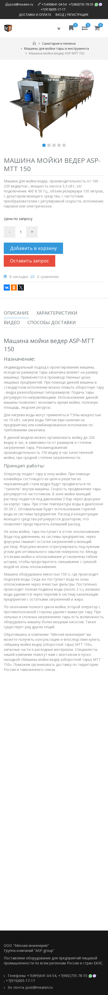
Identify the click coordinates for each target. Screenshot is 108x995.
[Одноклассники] (14, 288)
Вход (60, 15)
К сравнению (48, 276)
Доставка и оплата (35, 15)
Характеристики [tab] (56, 313)
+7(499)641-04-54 (54, 4)
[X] (21, 288)
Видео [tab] (12, 322)
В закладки (18, 276)
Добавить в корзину (33, 248)
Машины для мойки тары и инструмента (56, 48)
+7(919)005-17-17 (53, 9)
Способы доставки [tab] (51, 322)
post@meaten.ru (21, 4)
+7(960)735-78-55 (81, 4)
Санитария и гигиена (59, 43)
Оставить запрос (29, 261)
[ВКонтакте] (7, 288)
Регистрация (77, 15)
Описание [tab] (16, 313)
